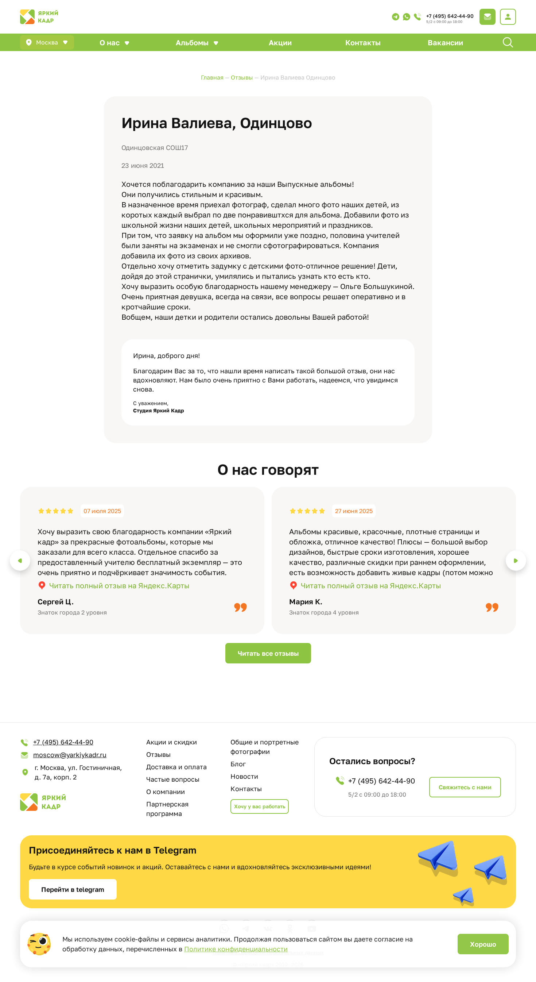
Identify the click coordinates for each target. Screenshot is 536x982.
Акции (280, 42)
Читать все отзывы (268, 653)
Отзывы (158, 754)
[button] (20, 560)
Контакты (363, 42)
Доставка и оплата (176, 767)
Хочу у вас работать (259, 806)
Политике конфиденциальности (236, 949)
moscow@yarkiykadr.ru (69, 755)
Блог (238, 764)
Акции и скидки (171, 742)
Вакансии (445, 42)
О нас (110, 42)
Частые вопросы (172, 779)
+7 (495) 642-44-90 (450, 16)
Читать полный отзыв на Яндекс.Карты (119, 585)
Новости (244, 776)
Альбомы (192, 42)
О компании (165, 791)
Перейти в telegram (72, 889)
